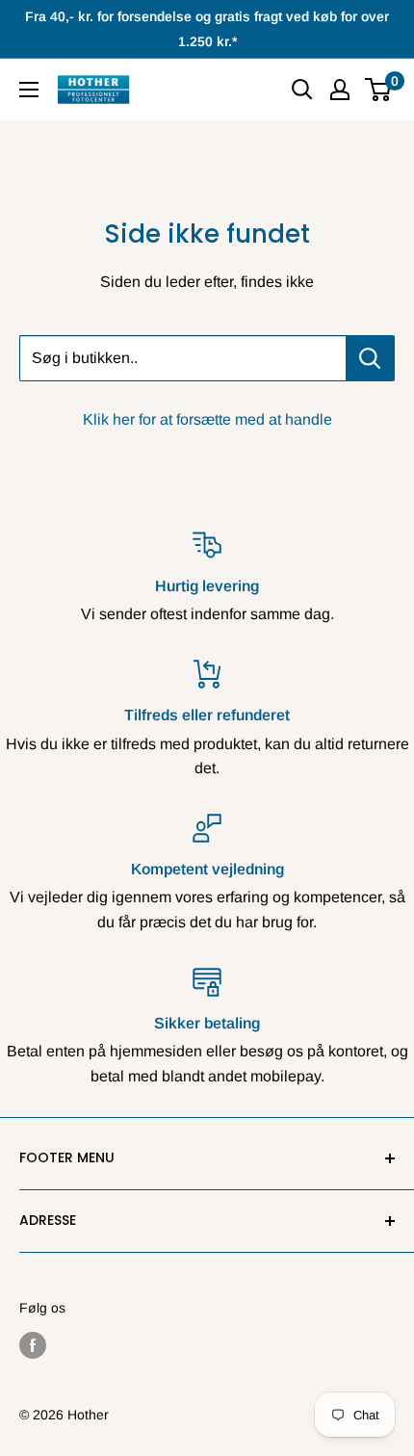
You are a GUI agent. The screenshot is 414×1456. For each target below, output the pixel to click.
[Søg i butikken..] (370, 358)
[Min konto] (339, 89)
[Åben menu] (29, 89)
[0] (379, 89)
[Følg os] (32, 1345)
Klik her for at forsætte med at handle (207, 419)
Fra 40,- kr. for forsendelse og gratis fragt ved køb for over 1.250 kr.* (207, 29)
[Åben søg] (302, 89)
